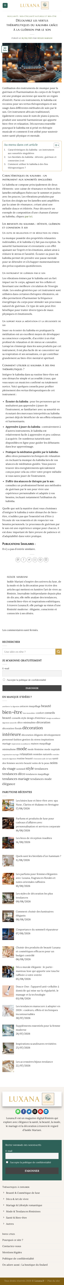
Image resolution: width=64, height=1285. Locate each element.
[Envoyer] (58, 652)
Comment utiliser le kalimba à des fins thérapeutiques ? (28, 166)
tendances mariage (16, 779)
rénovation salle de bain (42, 759)
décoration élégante (32, 734)
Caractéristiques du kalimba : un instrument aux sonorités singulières (31, 151)
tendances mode (41, 779)
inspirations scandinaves (20, 744)
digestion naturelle (9, 723)
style (30, 768)
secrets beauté (24, 763)
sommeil (20, 768)
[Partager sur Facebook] (23, 559)
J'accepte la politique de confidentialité (26, 680)
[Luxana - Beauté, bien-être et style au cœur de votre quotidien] (34, 5)
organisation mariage (10, 754)
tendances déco (13, 774)
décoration (43, 722)
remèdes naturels (42, 754)
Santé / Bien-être (21, 16)
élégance (8, 784)
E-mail (5, 668)
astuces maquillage (30, 706)
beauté (46, 706)
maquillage (45, 743)
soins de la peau (40, 763)
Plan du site (53, 1280)
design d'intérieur (36, 718)
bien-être (12, 712)
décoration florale (12, 728)
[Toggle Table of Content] (54, 145)
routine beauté (25, 758)
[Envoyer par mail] (34, 559)
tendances (41, 768)
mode (21, 748)
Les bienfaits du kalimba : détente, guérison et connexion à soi (32, 158)
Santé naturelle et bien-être (43, 16)
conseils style (19, 718)
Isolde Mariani (45, 38)
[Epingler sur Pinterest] (40, 559)
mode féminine (36, 749)
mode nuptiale (52, 749)
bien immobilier (29, 713)
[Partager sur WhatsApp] (18, 559)
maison (35, 743)
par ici (28, 216)
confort (40, 712)
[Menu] (5, 5)
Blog (9, 16)
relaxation (26, 754)
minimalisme (9, 749)
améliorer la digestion (10, 706)
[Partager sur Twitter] (29, 559)
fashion (18, 739)
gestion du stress (31, 739)
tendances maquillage (37, 774)
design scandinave (53, 718)
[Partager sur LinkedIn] (46, 559)
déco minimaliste (26, 722)
